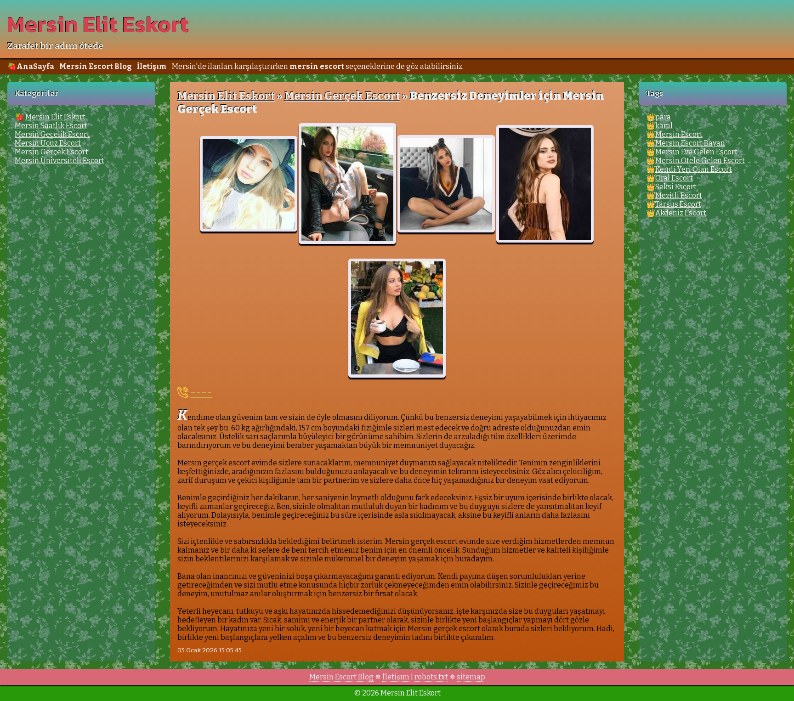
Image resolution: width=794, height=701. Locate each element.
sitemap (471, 677)
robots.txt (431, 677)
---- (201, 392)
